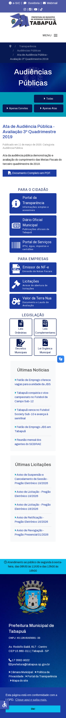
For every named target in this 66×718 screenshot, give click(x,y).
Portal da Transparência (42, 676)
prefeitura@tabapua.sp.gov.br (31, 664)
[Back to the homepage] (33, 20)
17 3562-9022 (20, 660)
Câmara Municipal (21, 672)
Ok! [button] (33, 708)
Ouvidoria (33, 3)
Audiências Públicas (33, 77)
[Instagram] (25, 9)
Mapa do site (19, 680)
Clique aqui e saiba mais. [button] (31, 699)
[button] (50, 35)
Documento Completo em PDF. (31, 173)
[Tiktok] (41, 9)
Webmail (51, 3)
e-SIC (16, 3)
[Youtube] (35, 9)
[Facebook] (30, 9)
